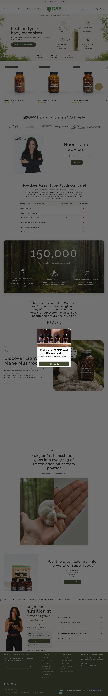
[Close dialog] (69, 330)
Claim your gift (54, 364)
